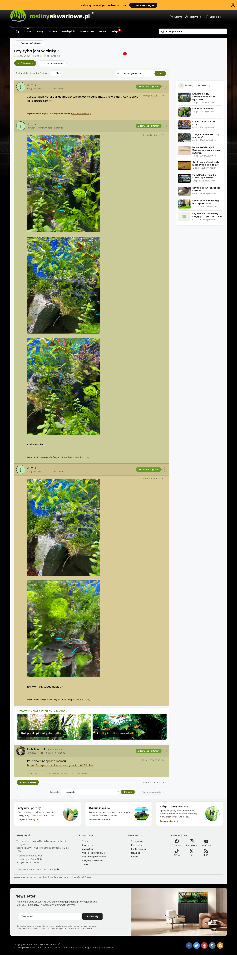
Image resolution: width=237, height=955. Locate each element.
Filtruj (58, 73)
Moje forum (87, 31)
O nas (85, 841)
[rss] (220, 948)
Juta (30, 85)
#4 (163, 760)
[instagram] (212, 948)
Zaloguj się (22, 73)
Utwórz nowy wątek (54, 63)
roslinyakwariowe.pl (81, 113)
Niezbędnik (68, 31)
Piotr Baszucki (36, 749)
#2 (163, 135)
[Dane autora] (165, 87)
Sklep (115, 31)
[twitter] (196, 948)
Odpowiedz (27, 63)
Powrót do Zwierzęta (32, 43)
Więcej (89, 928)
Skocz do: (54, 792)
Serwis (102, 31)
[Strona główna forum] (17, 31)
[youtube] (204, 948)
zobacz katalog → (143, 5)
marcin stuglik (51, 869)
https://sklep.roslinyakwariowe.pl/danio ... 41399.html (60, 765)
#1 (163, 96)
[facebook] (189, 945)
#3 (163, 479)
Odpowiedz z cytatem (148, 86)
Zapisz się (92, 916)
